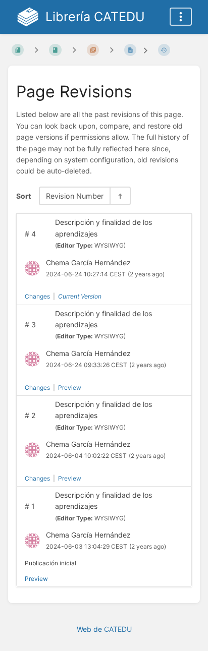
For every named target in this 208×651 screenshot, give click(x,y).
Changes (37, 296)
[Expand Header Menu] (181, 17)
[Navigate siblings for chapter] (74, 49)
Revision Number (74, 196)
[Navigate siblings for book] (36, 49)
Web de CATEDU (104, 629)
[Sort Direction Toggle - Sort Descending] (120, 196)
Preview (69, 387)
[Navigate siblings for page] (111, 49)
